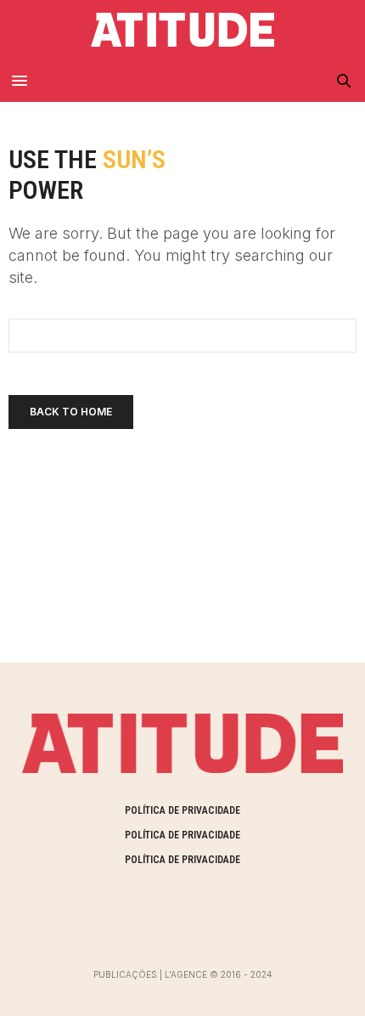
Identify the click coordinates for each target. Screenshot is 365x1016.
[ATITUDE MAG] (182, 30)
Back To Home (71, 411)
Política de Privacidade (182, 810)
